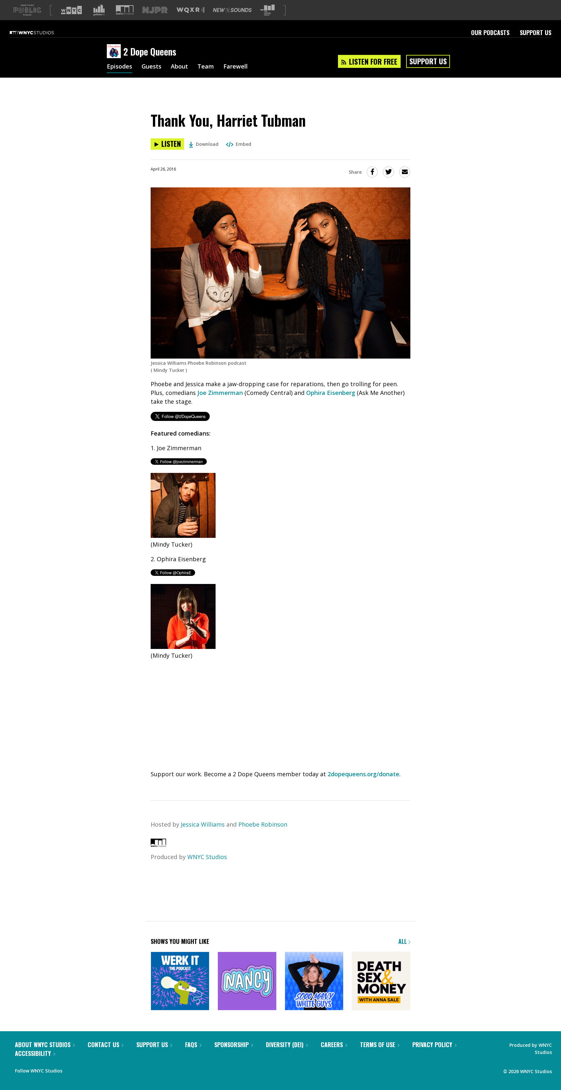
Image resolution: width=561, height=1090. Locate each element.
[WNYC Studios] (158, 845)
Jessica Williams (203, 824)
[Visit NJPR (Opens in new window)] (155, 10)
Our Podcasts (490, 32)
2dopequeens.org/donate (363, 774)
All (403, 941)
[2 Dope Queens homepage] (115, 51)
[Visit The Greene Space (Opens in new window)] (267, 10)
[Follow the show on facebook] (72, 1069)
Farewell (235, 67)
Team (205, 67)
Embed (243, 144)
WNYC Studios (207, 857)
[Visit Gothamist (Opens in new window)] (99, 10)
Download (207, 144)
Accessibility (33, 1053)
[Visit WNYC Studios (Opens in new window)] (125, 10)
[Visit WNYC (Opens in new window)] (71, 10)
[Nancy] (247, 982)
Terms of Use (377, 1044)
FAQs (191, 1044)
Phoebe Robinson (262, 824)
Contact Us (103, 1044)
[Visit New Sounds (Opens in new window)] (232, 10)
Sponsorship (231, 1044)
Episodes (119, 67)
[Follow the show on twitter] (84, 1069)
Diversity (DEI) (285, 1044)
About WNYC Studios (42, 1044)
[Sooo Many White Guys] (314, 982)
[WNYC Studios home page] (40, 32)
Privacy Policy (432, 1044)
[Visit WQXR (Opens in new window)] (190, 10)
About (179, 67)
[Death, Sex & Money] (381, 982)
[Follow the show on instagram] (97, 1069)
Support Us (535, 32)
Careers (332, 1044)
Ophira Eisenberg (330, 393)
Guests (151, 67)
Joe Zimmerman (220, 393)
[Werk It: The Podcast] (180, 982)
